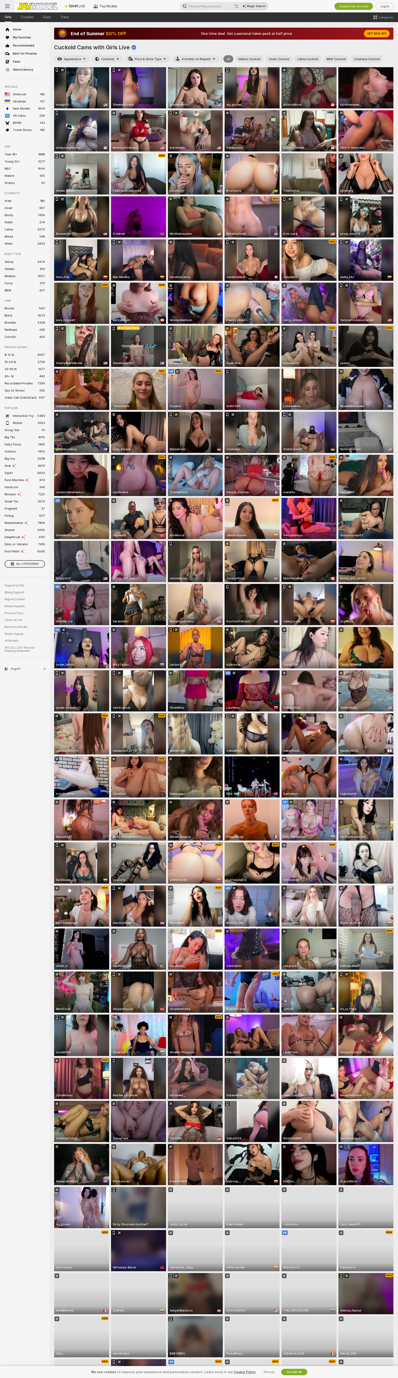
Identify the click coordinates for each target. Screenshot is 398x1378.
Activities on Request (196, 59)
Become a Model (16, 627)
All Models (12, 640)
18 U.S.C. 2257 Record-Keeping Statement (20, 649)
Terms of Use (14, 620)
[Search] (236, 6)
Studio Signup (14, 633)
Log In (384, 6)
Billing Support (14, 592)
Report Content (15, 599)
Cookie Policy (244, 1372)
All (228, 59)
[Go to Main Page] (38, 6)
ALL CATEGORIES (27, 564)
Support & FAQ (14, 585)
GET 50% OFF (376, 33)
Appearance (72, 59)
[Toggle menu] (7, 6)
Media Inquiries (15, 606)
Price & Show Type (148, 59)
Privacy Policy (14, 613)
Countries (107, 59)
